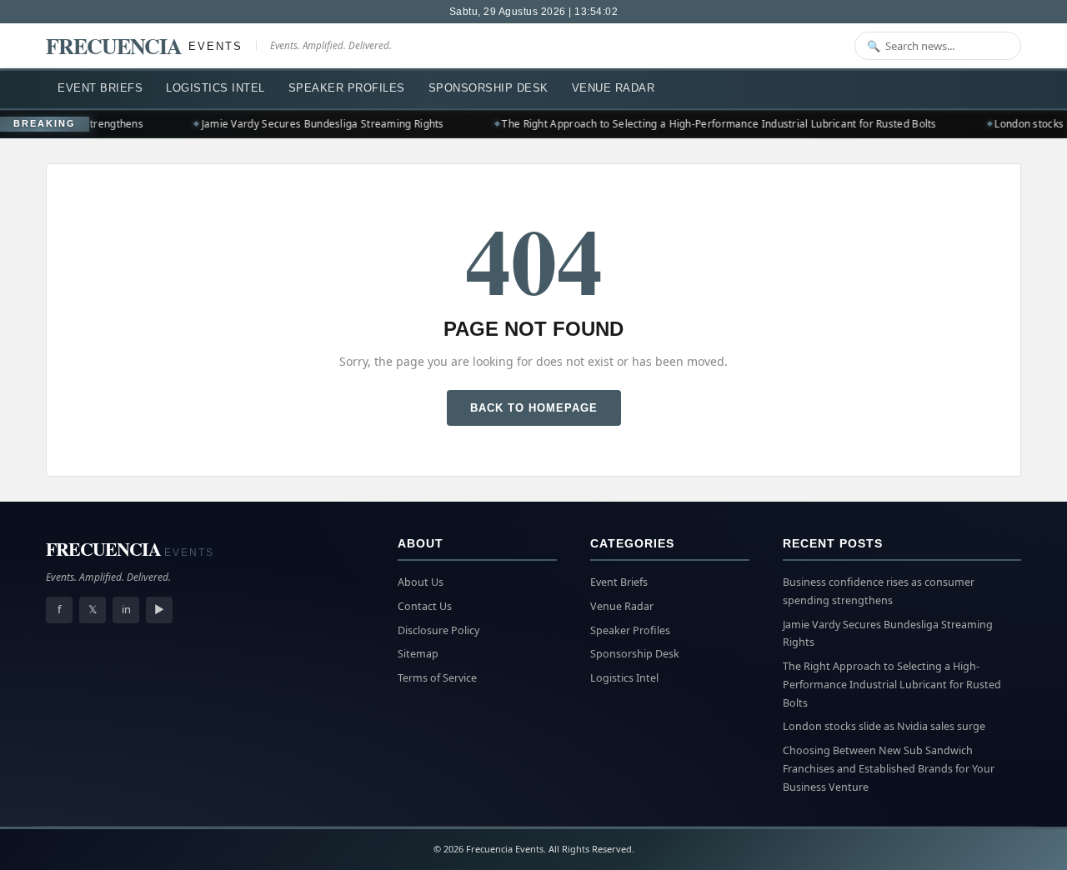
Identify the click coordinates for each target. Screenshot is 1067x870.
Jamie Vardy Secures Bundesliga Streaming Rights (316, 124)
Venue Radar (613, 88)
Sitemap (418, 654)
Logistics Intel (215, 88)
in (126, 609)
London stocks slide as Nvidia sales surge (884, 726)
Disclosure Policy (438, 630)
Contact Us (425, 606)
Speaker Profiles (346, 88)
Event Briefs (100, 88)
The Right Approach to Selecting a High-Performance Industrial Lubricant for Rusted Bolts (713, 124)
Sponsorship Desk (488, 88)
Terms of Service (437, 678)
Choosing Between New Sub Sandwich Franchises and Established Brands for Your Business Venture (888, 768)
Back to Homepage (534, 408)
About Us (420, 582)
